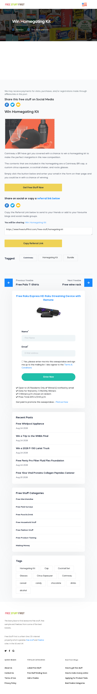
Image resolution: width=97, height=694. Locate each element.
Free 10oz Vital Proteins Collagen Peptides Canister (45, 473)
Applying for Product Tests (76, 678)
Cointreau (28, 258)
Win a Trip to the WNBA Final (32, 436)
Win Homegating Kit (35, 223)
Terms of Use (10, 678)
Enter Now (48, 377)
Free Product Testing (26, 538)
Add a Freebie (33, 678)
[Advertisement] (48, 62)
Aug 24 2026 (22, 428)
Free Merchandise (24, 499)
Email (25, 346)
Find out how (62, 402)
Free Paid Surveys (24, 507)
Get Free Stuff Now (33, 187)
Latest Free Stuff (34, 668)
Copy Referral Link (33, 243)
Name (25, 331)
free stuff (30, 640)
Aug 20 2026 (22, 478)
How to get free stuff (73, 668)
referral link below (48, 198)
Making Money (23, 546)
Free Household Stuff (26, 522)
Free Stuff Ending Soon (37, 673)
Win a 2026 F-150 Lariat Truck (33, 448)
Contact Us (9, 673)
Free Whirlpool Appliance (30, 424)
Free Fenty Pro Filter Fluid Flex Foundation (40, 461)
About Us (8, 668)
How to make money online (76, 673)
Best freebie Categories (75, 683)
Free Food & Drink (24, 515)
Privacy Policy (10, 683)
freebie (41, 640)
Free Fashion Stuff (24, 530)
